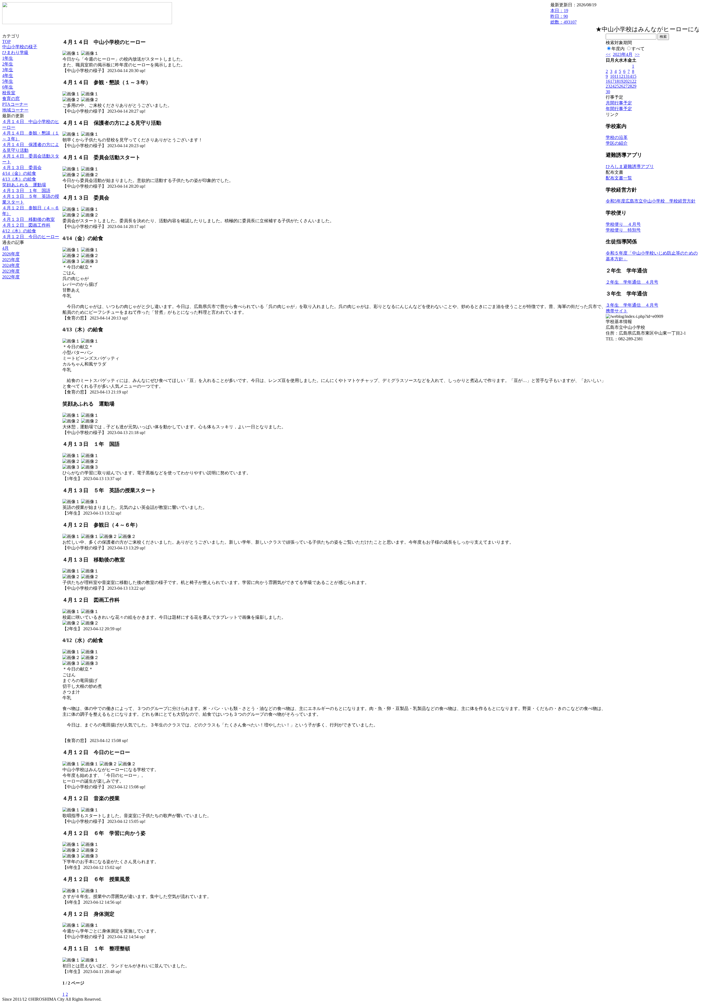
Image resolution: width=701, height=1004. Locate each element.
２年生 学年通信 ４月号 (632, 282)
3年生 (7, 69)
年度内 (618, 48)
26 (621, 86)
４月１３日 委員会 (22, 167)
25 (616, 86)
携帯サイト (617, 311)
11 (616, 76)
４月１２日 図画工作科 (26, 225)
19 (621, 81)
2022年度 (11, 277)
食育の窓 (11, 98)
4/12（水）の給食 (19, 231)
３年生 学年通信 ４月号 (632, 305)
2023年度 (11, 271)
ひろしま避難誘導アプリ (630, 166)
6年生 (7, 87)
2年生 (7, 64)
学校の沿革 (617, 137)
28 (630, 86)
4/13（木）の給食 (19, 179)
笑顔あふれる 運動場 (24, 184)
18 (616, 81)
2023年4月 (623, 54)
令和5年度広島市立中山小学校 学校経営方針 (651, 201)
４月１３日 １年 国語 (26, 190)
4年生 (7, 75)
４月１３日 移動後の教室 (28, 219)
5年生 (7, 81)
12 (621, 76)
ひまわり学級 (15, 52)
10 (612, 76)
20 (625, 81)
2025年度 (11, 259)
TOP (6, 41)
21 (630, 81)
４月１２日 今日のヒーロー (30, 236)
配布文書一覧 (619, 178)
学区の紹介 (617, 143)
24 (612, 86)
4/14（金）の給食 (19, 173)
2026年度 (11, 254)
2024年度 (11, 265)
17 (612, 81)
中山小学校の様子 (19, 46)
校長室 (8, 92)
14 (630, 76)
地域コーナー (15, 110)
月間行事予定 (619, 103)
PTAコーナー (15, 104)
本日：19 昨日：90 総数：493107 (563, 16)
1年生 (7, 58)
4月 (5, 248)
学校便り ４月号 (623, 224)
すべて (638, 48)
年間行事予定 (619, 108)
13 (625, 76)
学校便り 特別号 (623, 230)
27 (625, 86)
